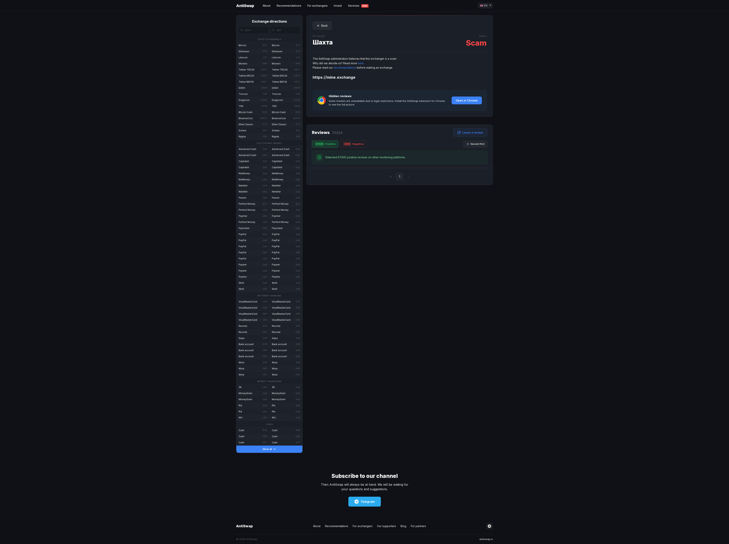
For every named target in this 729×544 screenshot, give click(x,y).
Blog (403, 526)
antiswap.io (486, 539)
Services (357, 5)
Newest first (477, 143)
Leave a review (472, 132)
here (361, 63)
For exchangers (317, 5)
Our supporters (386, 526)
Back (324, 25)
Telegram (368, 502)
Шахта (323, 42)
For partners (418, 526)
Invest (338, 5)
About (267, 5)
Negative (354, 143)
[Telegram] (489, 526)
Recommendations (289, 5)
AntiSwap (245, 5)
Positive (325, 143)
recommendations (345, 67)
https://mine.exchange (334, 77)
